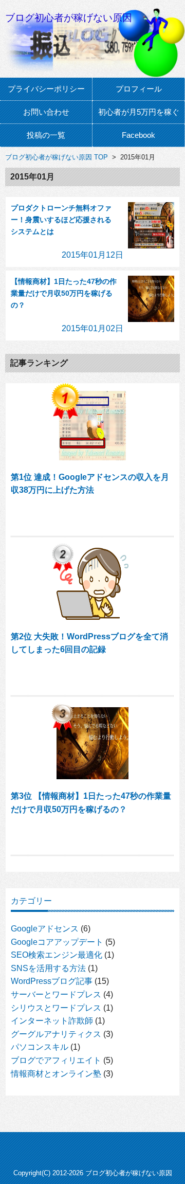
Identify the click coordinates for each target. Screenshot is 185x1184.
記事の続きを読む (93, 517)
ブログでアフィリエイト (56, 1060)
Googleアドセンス (45, 928)
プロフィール (139, 88)
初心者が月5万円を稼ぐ (138, 111)
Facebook (138, 135)
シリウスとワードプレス (56, 1007)
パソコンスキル (39, 1047)
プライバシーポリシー (46, 88)
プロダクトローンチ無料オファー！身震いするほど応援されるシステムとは (61, 220)
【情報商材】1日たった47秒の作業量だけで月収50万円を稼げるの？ (64, 293)
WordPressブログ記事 (51, 981)
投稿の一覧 (46, 135)
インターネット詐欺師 (52, 1020)
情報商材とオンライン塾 (56, 1073)
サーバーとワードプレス (56, 994)
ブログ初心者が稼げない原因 (68, 17)
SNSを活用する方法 (48, 968)
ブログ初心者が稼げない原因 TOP (56, 157)
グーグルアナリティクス (56, 1034)
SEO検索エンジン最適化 (56, 954)
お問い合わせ (46, 111)
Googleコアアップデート (57, 942)
